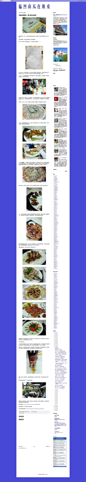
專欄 (55, 234)
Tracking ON (63, 466)
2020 (55, 340)
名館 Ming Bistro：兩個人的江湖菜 (60, 373)
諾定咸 (55, 261)
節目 (55, 249)
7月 (55, 395)
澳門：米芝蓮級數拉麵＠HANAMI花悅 (61, 369)
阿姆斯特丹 (56, 215)
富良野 (55, 240)
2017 (55, 344)
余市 (55, 206)
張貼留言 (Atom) (23, 448)
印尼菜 (55, 196)
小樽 (55, 288)
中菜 (55, 178)
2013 (55, 407)
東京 (55, 306)
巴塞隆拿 (55, 179)
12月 (56, 347)
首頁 (34, 446)
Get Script (56, 466)
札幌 (55, 191)
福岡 (55, 253)
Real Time (59, 466)
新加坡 (55, 248)
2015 (55, 405)
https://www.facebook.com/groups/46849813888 (32, 404)
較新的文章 (21, 446)
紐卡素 (55, 225)
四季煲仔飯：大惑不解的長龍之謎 (60, 377)
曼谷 (55, 235)
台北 (55, 184)
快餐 (55, 209)
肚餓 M (55, 416)
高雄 (55, 326)
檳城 (55, 265)
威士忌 (55, 216)
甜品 (55, 237)
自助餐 (55, 203)
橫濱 (55, 259)
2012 (55, 409)
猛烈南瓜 (55, 39)
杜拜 (55, 210)
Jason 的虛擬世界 (57, 428)
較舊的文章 (47, 446)
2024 (55, 335)
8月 (55, 393)
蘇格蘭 (55, 266)
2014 (55, 406)
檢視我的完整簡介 (56, 45)
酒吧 (55, 229)
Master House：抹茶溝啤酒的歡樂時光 (61, 372)
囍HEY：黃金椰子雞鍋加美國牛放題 (60, 352)
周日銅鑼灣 (60, 139)
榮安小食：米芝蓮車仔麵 (59, 385)
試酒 (55, 250)
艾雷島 (55, 204)
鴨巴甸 (55, 262)
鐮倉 (55, 267)
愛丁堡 (55, 247)
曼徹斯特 (55, 236)
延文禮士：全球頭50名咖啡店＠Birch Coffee (63, 119)
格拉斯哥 (55, 223)
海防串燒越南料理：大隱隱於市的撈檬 (61, 359)
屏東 (55, 217)
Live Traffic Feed (59, 438)
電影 (55, 252)
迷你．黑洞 (56, 422)
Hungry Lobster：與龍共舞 (59, 358)
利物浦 (55, 276)
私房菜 (55, 211)
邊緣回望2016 (57, 348)
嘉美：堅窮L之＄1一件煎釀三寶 (60, 386)
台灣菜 (55, 186)
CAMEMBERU (56, 431)
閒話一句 (55, 243)
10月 (56, 391)
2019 (55, 342)
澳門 (55, 260)
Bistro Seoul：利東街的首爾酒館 (60, 351)
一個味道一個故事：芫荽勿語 (59, 374)
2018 (55, 343)
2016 (55, 346)
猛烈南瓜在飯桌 (58, 65)
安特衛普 (55, 199)
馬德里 (55, 230)
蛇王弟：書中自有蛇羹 (58, 381)
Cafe (55, 268)
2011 (55, 410)
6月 (55, 396)
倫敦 (55, 221)
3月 (55, 400)
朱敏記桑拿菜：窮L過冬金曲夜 (60, 370)
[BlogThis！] (32, 411)
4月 (55, 399)
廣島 (55, 254)
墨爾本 (55, 256)
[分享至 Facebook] (35, 411)
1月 (55, 403)
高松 (55, 231)
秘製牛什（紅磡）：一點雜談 (59, 376)
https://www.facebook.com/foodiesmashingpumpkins (35, 408)
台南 (55, 185)
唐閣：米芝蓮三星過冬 (58, 365)
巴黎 (55, 180)
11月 (56, 389)
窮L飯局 (55, 255)
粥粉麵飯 (55, 241)
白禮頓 (55, 192)
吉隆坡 (55, 198)
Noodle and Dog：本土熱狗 (59, 380)
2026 (55, 332)
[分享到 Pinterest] (36, 411)
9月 (55, 392)
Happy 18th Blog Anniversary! (58, 432)
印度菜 (55, 197)
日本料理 (55, 181)
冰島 (55, 193)
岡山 (55, 212)
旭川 (55, 200)
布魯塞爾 (55, 190)
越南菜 (55, 242)
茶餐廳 (55, 228)
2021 (55, 339)
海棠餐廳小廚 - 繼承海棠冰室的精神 (59, 419)
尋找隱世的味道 (56, 418)
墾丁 (55, 285)
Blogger (46, 474)
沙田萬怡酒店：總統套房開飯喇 (60, 356)
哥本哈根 (55, 222)
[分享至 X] (34, 411)
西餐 (55, 205)
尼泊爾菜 (55, 187)
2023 (55, 336)
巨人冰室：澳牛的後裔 (58, 355)
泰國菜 (55, 224)
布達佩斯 (55, 294)
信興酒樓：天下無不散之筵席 (59, 366)
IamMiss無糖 (56, 415)
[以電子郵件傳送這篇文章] (31, 411)
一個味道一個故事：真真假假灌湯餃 (60, 354)
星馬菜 (55, 218)
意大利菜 (55, 246)
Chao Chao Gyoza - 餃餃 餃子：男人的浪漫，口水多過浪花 (61, 363)
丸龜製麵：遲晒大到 (62, 87)
